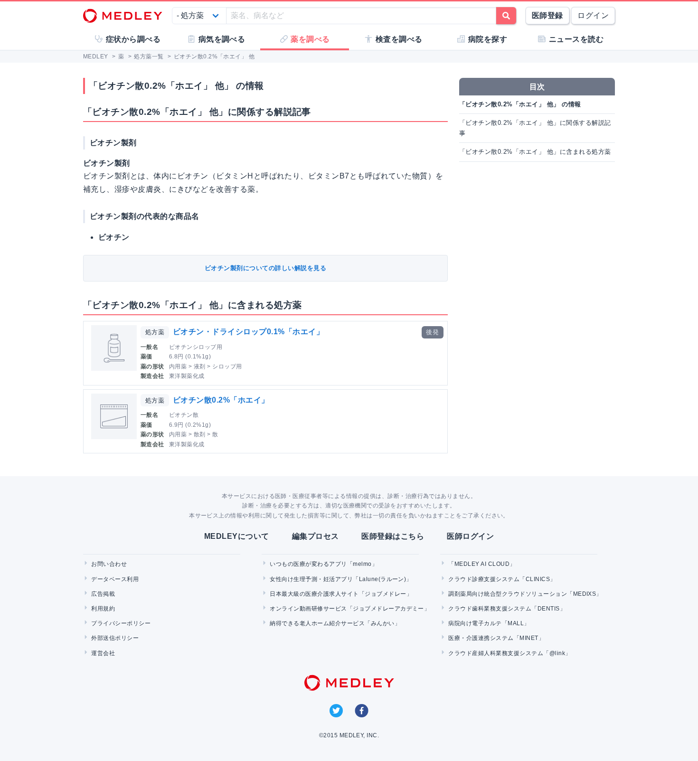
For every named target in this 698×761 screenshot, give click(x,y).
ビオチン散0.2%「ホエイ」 (221, 400)
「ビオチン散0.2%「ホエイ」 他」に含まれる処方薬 (535, 151)
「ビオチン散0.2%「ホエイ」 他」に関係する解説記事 (535, 128)
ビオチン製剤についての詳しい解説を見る (265, 268)
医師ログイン (470, 536)
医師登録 (547, 15)
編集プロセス (315, 536)
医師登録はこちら (392, 536)
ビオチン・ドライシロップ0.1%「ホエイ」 (248, 332)
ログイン (593, 15)
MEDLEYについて (236, 536)
